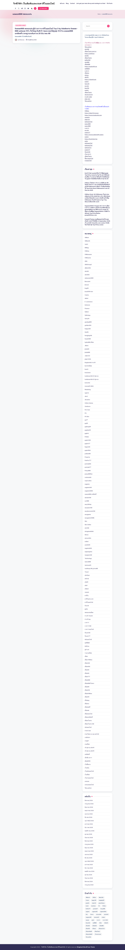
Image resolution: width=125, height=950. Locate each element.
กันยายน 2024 (89, 878)
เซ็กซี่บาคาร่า (88, 757)
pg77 (86, 420)
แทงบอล (87, 781)
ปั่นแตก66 (87, 152)
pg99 (86, 423)
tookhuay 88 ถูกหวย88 (91, 568)
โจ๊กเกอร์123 (88, 47)
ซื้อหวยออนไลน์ (89, 158)
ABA (86, 261)
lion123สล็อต (88, 366)
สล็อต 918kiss (88, 660)
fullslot (87, 312)
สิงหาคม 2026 (89, 800)
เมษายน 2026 (89, 814)
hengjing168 (88, 335)
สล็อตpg (87, 700)
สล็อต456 (87, 666)
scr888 (87, 501)
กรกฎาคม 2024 (89, 885)
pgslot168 (88, 440)
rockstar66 (88, 477)
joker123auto (102, 903)
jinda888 (87, 352)
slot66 (87, 56)
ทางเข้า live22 (89, 616)
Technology (88, 558)
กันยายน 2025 (89, 837)
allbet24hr (88, 268)
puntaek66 (88, 464)
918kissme (88, 258)
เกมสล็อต (87, 744)
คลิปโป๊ (86, 77)
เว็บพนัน (87, 768)
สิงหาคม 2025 (89, 841)
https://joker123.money (92, 113)
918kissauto (88, 254)
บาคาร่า (87, 71)
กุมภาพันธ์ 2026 (89, 821)
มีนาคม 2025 (88, 858)
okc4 (86, 396)
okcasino (87, 399)
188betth (87, 241)
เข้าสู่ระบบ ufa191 (89, 747)
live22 (86, 369)
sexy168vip (88, 504)
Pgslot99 (87, 447)
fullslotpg (87, 315)
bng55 (87, 288)
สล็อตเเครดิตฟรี (89, 934)
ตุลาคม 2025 (88, 834)
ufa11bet (87, 575)
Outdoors (87, 406)
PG (86, 413)
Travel (86, 572)
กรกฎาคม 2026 (89, 804)
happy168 (88, 329)
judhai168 (87, 60)
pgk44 (87, 433)
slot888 (87, 62)
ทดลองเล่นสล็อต (89, 612)
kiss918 (87, 88)
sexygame (88, 514)
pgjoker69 (88, 430)
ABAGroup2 (88, 264)
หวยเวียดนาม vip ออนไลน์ (92, 734)
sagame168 (88, 487)
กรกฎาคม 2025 (89, 844)
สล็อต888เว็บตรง (89, 683)
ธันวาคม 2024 (89, 868)
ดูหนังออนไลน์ (88, 122)
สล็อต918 (87, 690)
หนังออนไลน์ (88, 727)
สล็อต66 (87, 673)
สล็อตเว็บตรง (88, 58)
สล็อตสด (87, 710)
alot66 (87, 271)
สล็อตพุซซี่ (87, 707)
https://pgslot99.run (91, 66)
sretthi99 (87, 545)
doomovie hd (89, 94)
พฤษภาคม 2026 (89, 810)
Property (87, 457)
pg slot (87, 86)
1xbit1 (86, 244)
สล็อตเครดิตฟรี (89, 717)
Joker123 (87, 356)
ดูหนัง (86, 141)
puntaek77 (88, 467)
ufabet (87, 589)
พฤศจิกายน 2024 (89, 871)
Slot (86, 521)
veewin (87, 592)
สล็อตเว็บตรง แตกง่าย (90, 51)
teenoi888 (88, 562)
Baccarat (87, 281)
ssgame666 (88, 548)
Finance (87, 308)
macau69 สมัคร (89, 386)
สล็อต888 (87, 64)
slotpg (87, 75)
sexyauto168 (88, 508)
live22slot (88, 372)
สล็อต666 (94, 925)
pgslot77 (87, 132)
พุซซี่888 (87, 69)
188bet (87, 237)
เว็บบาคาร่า (88, 154)
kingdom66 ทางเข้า (90, 362)
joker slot (87, 99)
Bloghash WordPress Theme (86, 947)
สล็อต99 (87, 697)
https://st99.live (89, 53)
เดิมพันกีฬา (88, 761)
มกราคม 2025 (89, 864)
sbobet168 (88, 497)
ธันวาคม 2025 (89, 827)
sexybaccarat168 (90, 511)
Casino (87, 295)
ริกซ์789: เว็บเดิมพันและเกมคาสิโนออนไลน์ (34, 3)
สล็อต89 (87, 687)
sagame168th (89, 491)
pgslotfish (88, 450)
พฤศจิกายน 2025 (89, 831)
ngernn (87, 393)
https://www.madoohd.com (93, 115)
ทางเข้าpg (87, 619)
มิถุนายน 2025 (89, 848)
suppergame (88, 551)
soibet (86, 541)
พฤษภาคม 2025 (89, 851)
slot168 (87, 49)
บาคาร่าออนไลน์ (89, 629)
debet (86, 298)
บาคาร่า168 (88, 626)
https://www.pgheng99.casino (94, 134)
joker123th (88, 359)
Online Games (89, 403)
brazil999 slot (89, 291)
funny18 (87, 84)
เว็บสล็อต (87, 774)
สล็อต (86, 656)
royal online (88, 481)
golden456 (88, 325)
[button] (43, 8)
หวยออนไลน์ (88, 160)
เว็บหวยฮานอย (98, 934)
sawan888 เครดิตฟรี (20, 25)
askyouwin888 (89, 278)
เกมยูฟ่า (87, 741)
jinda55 (87, 349)
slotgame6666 (89, 531)
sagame (87, 117)
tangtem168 (88, 555)
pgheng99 (88, 426)
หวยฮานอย (88, 730)
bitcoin (87, 285)
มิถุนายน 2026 (89, 807)
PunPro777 (88, 460)
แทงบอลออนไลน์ (89, 784)
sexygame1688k (89, 518)
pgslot (87, 81)
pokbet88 (88, 453)
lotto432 (87, 383)
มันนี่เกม (87, 646)
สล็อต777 (87, 676)
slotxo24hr (88, 538)
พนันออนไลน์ (88, 639)
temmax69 (88, 565)
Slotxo (86, 535)
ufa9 (86, 585)
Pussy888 (88, 470)
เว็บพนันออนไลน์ (89, 771)
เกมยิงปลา (87, 737)
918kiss (87, 111)
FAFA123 (87, 305)
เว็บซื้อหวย (87, 764)
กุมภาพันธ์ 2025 (89, 861)
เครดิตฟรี (87, 754)
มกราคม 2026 (89, 824)
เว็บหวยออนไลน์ (89, 778)
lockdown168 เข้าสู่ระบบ (92, 376)
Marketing (88, 389)
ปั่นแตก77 (87, 636)
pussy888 (88, 124)
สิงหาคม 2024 (89, 881)
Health (87, 332)
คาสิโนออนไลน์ (89, 602)
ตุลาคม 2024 (88, 875)
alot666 (87, 275)
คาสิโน (86, 595)
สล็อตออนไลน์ (88, 714)
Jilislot (86, 345)
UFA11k (87, 578)
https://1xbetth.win (90, 79)
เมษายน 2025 (89, 854)
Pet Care (87, 410)
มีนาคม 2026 (88, 817)
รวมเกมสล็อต (88, 653)
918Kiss (87, 251)
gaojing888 (88, 322)
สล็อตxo (87, 73)
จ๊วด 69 (87, 606)
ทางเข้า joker (88, 97)
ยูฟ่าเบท (87, 649)
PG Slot (87, 416)
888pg (87, 247)
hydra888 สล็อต (89, 342)
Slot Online (88, 524)
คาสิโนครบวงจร (89, 599)
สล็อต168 (87, 663)
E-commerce (88, 302)
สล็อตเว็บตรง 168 (89, 724)
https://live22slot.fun (91, 139)
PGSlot (87, 437)
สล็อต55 (87, 670)
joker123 (87, 119)
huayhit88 (88, 339)
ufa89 (86, 582)
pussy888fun (88, 474)
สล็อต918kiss (88, 693)
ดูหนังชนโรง (88, 147)
